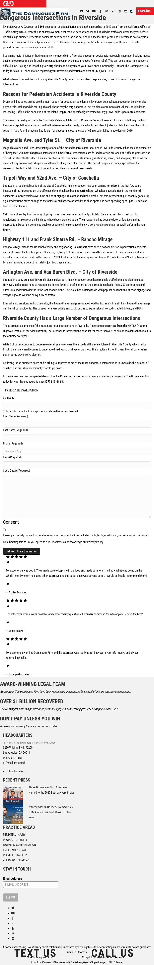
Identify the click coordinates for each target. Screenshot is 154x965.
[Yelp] (113, 11)
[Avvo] (132, 11)
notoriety (112, 185)
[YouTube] (94, 11)
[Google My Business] (126, 11)
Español (145, 11)
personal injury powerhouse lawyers (102, 376)
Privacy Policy (95, 542)
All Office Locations (14, 771)
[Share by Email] (81, 11)
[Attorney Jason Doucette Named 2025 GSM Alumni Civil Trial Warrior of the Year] (13, 814)
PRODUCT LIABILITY (15, 839)
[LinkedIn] (107, 11)
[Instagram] (120, 11)
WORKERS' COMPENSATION (19, 845)
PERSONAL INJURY (14, 834)
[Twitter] (88, 11)
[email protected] (15, 763)
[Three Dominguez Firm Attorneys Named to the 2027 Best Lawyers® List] (13, 794)
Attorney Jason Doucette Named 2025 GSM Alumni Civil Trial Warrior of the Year (51, 812)
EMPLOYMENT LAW (14, 850)
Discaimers (57, 542)
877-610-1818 (29, 3)
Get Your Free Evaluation (21, 551)
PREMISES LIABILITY (15, 855)
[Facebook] (100, 11)
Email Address (12, 878)
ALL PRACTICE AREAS (16, 860)
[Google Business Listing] (13, 938)
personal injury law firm (58, 709)
